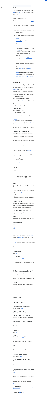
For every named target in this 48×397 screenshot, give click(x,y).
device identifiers (17, 41)
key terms (20, 20)
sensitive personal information (29, 150)
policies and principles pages (30, 235)
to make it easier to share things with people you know (23, 100)
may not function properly (31, 122)
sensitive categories (31, 95)
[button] (44, 0)
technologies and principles (20, 237)
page (15, 242)
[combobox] (35, 396)
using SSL (21, 192)
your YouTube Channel (29, 387)
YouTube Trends (23, 392)
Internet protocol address (19, 50)
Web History (20, 387)
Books (14, 227)
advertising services (17, 74)
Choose (15, 120)
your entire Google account (17, 388)
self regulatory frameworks (30, 211)
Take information (15, 119)
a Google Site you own (25, 387)
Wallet (14, 228)
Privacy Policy (2, 3)
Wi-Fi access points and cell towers (29, 58)
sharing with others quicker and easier (20, 12)
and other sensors (29, 57)
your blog (22, 387)
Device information (17, 38)
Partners (1, 7)
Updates (1, 8)
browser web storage (21, 68)
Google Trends (20, 392)
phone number (20, 41)
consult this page (32, 21)
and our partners (17, 72)
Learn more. (17, 253)
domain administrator (24, 154)
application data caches (29, 68)
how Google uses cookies (18, 238)
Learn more (14, 383)
